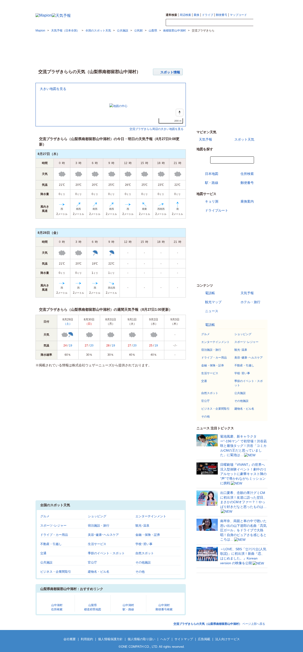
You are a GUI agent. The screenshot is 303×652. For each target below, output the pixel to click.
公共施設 (46, 562)
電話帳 (210, 293)
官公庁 (92, 562)
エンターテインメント (150, 516)
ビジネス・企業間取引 (55, 571)
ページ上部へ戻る (219, 623)
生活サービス (97, 544)
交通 (43, 553)
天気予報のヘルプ (238, 3)
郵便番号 (221, 15)
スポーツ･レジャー (53, 525)
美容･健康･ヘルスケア (103, 534)
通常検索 (171, 15)
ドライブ (207, 15)
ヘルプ (164, 639)
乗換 (196, 15)
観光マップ (213, 302)
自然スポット (144, 553)
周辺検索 (185, 15)
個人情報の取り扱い (141, 639)
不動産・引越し (51, 544)
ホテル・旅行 (250, 302)
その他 (140, 571)
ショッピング (97, 516)
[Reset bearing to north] (179, 112)
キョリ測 (211, 201)
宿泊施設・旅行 (98, 525)
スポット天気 (244, 139)
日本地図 (211, 174)
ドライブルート (216, 210)
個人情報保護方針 (110, 639)
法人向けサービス (227, 639)
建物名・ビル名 (98, 571)
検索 (260, 23)
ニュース (211, 311)
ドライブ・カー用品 (54, 534)
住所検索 (247, 174)
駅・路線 (211, 183)
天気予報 (205, 139)
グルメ (44, 516)
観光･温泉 (142, 525)
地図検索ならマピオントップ (208, 3)
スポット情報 (170, 72)
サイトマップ (259, 3)
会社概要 (69, 639)
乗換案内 (247, 201)
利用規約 (87, 639)
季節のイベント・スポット (106, 553)
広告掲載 (204, 639)
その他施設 (143, 562)
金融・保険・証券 (147, 534)
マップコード (238, 15)
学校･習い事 (143, 544)
